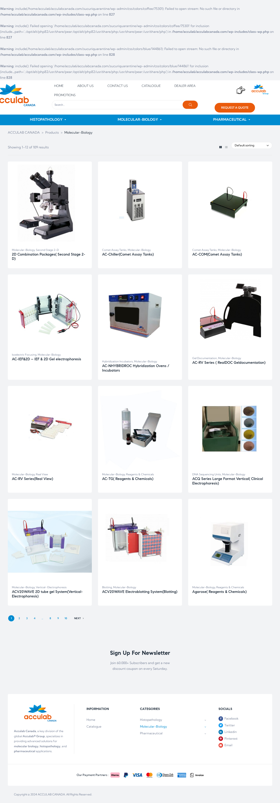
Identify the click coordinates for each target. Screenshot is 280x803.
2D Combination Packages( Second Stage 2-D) (48, 256)
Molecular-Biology (23, 249)
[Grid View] (220, 147)
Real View (42, 474)
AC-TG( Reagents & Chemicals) (127, 479)
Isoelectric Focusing (24, 354)
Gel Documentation (204, 358)
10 (66, 618)
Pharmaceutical (151, 733)
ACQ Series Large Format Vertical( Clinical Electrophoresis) (227, 481)
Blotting (107, 587)
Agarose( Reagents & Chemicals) (219, 591)
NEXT (77, 618)
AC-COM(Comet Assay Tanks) (217, 254)
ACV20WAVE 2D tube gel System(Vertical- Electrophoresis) (47, 593)
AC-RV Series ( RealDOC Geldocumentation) (228, 362)
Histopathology (151, 720)
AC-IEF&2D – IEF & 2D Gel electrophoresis (46, 359)
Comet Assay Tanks (114, 249)
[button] (235, 108)
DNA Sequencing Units (206, 474)
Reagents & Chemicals (140, 474)
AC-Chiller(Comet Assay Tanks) (128, 254)
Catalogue (94, 726)
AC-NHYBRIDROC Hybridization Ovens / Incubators (135, 368)
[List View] (226, 147)
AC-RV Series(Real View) (32, 479)
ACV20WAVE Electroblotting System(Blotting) (139, 591)
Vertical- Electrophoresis (51, 587)
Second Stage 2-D (47, 249)
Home (91, 720)
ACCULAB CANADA (51, 794)
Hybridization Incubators (117, 361)
